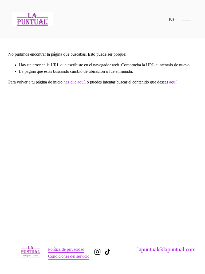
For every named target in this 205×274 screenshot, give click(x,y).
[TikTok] (107, 252)
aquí (172, 82)
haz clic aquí (74, 82)
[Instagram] (97, 252)
